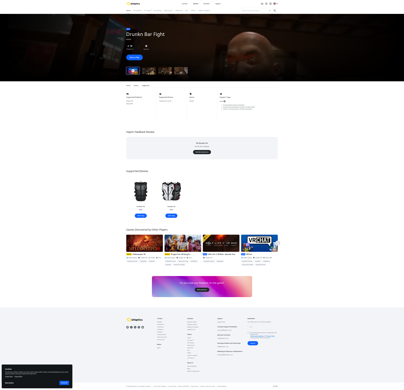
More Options (9, 383)
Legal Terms (194, 386)
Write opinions (202, 290)
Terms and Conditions (257, 336)
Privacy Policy (271, 336)
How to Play (134, 57)
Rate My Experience (202, 152)
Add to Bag (140, 216)
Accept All (64, 383)
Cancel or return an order (207, 386)
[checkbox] (248, 333)
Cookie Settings (221, 386)
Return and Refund (183, 386)
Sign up (252, 343)
